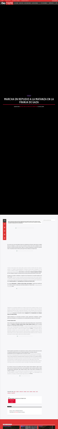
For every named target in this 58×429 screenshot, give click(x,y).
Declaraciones (28, 3)
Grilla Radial (35, 3)
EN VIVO (52, 3)
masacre (9, 416)
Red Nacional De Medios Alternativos (29, 117)
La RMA (17, 3)
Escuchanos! (44, 3)
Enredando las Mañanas (16, 0)
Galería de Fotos (8, 0)
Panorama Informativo (25, 0)
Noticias (21, 3)
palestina (13, 416)
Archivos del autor (12, 424)
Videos (3, 0)
